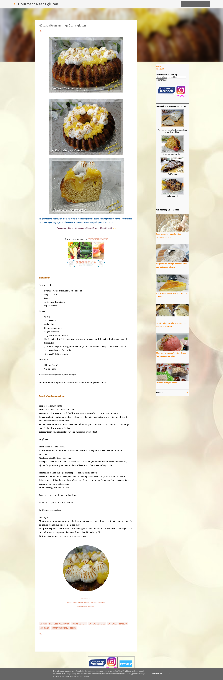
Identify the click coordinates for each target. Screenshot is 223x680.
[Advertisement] (148, 100)
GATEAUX (112, 623)
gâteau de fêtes (97, 623)
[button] (40, 31)
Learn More (156, 674)
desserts (74, 602)
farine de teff (79, 623)
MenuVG (83, 598)
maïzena (123, 623)
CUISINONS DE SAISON (98, 239)
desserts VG (94, 602)
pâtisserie (80, 602)
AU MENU (160, 69)
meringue (44, 628)
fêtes (85, 606)
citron (43, 623)
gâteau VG (87, 602)
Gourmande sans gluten (38, 4)
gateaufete (91, 606)
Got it (168, 674)
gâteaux (69, 602)
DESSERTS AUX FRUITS (59, 623)
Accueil (159, 67)
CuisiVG (89, 598)
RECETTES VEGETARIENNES (64, 628)
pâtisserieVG (101, 602)
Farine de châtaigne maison (166, 383)
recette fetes (80, 606)
